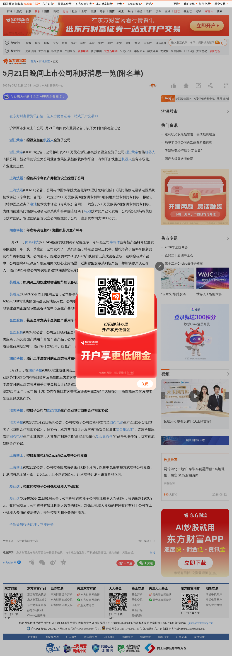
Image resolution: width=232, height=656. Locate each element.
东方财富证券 (84, 3)
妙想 (120, 3)
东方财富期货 (104, 3)
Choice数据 (134, 3)
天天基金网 (64, 3)
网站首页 (8, 3)
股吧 (149, 3)
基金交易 (220, 3)
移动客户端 (31, 3)
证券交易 (204, 3)
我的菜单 (189, 3)
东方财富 (47, 3)
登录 (176, 3)
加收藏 (19, 3)
